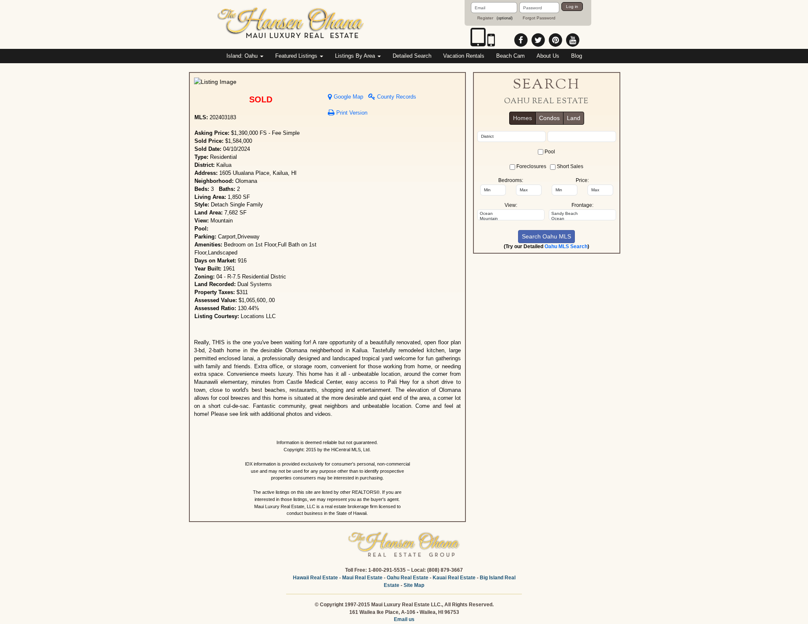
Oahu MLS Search (566, 246)
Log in (572, 6)
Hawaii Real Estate (315, 578)
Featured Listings (297, 56)
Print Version (351, 113)
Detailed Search (412, 56)
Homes (522, 118)
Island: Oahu (242, 56)
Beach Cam (510, 56)
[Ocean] (511, 213)
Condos (549, 118)
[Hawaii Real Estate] (291, 24)
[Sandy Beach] (582, 213)
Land (573, 118)
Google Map (347, 97)
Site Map (414, 585)
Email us (404, 619)
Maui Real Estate (362, 578)
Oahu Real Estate (407, 578)
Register (485, 18)
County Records (395, 97)
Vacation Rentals (463, 56)
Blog (576, 56)
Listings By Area (356, 56)
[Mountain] (511, 218)
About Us (548, 56)
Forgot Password (539, 18)
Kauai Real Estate (454, 578)
